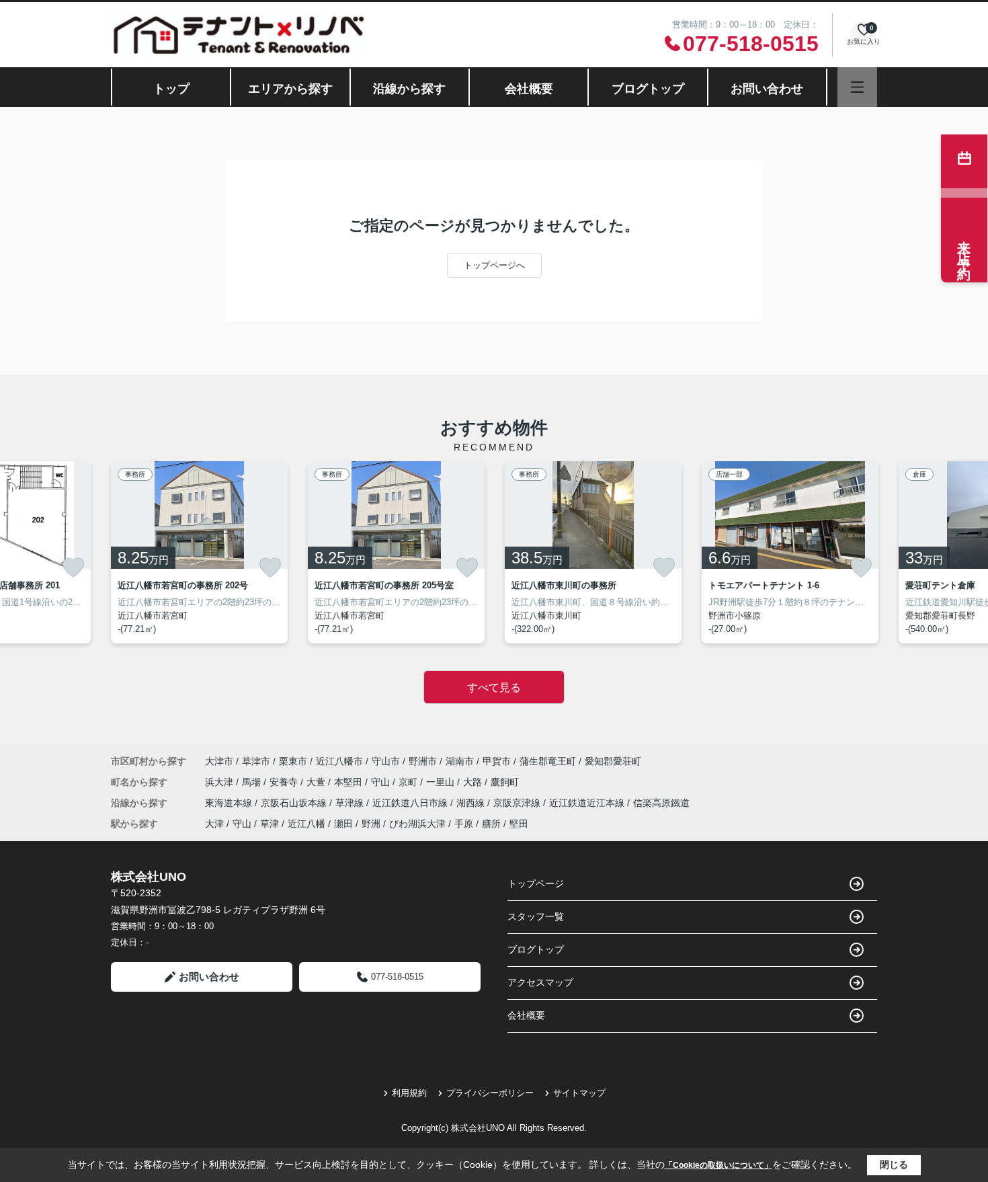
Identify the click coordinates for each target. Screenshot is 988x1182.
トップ (171, 88)
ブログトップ (648, 88)
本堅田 (349, 782)
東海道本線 (230, 802)
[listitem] (199, 552)
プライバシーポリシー (490, 1093)
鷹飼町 (505, 782)
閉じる (894, 1164)
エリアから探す (290, 88)
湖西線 (471, 802)
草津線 (350, 802)
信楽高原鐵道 (661, 802)
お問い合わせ (767, 88)
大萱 (317, 782)
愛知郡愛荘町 (613, 761)
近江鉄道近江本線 (588, 802)
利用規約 (409, 1093)
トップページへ (494, 265)
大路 (474, 782)
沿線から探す (409, 88)
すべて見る (494, 687)
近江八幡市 (339, 761)
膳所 (491, 823)
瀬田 (343, 823)
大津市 (219, 761)
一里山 (441, 782)
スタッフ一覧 (535, 916)
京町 (409, 782)
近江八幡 (306, 823)
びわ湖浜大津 (417, 823)
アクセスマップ (540, 982)
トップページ (535, 883)
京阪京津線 (518, 802)
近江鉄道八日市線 (411, 802)
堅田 (518, 823)
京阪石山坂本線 (295, 802)
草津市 (256, 761)
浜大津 (220, 782)
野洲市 (423, 761)
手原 (463, 823)
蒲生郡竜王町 (548, 761)
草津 (269, 823)
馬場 (252, 782)
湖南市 (460, 761)
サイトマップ (579, 1093)
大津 (214, 823)
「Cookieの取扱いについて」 (718, 1165)
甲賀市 (497, 761)
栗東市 (293, 761)
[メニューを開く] (857, 87)
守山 (382, 782)
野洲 (371, 823)
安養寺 (285, 782)
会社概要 (529, 88)
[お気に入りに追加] (73, 567)
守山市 (386, 761)
